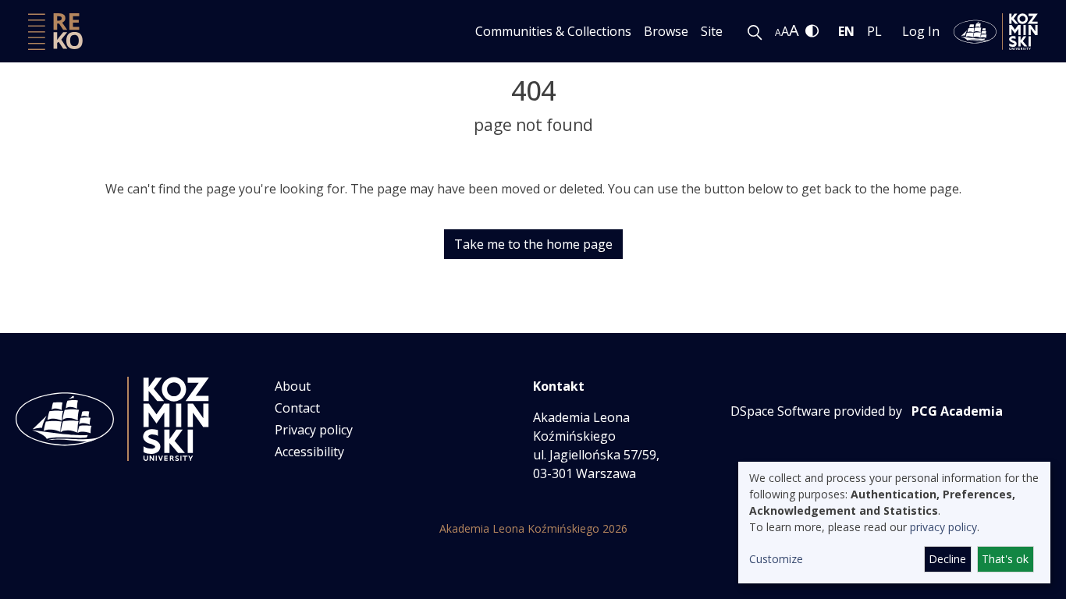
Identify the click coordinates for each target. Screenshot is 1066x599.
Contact (297, 407)
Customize (776, 558)
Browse (666, 31)
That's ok (1005, 558)
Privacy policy (314, 429)
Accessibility (309, 451)
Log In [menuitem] (921, 31)
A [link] (778, 32)
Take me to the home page (533, 244)
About (293, 386)
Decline (947, 558)
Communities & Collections (553, 31)
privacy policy (943, 526)
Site (712, 31)
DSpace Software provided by (816, 411)
